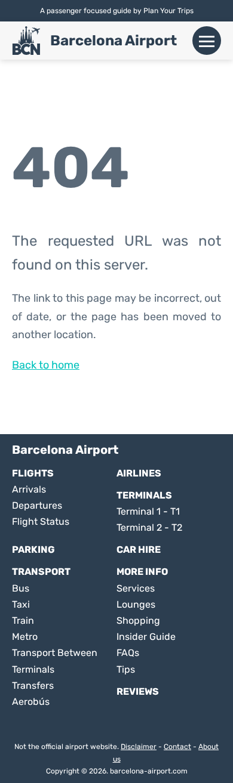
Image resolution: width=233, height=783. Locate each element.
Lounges (135, 604)
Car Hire (138, 549)
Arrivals (29, 489)
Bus (20, 588)
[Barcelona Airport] (26, 40)
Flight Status (40, 521)
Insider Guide (146, 636)
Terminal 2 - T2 (149, 527)
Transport (41, 571)
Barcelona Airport (113, 40)
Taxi (21, 604)
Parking (33, 549)
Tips (125, 669)
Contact (177, 746)
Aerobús (31, 701)
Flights (33, 473)
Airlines (138, 473)
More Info (142, 571)
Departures (37, 505)
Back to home (45, 365)
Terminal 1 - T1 (148, 511)
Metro (25, 636)
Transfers (33, 685)
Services (135, 588)
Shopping (138, 620)
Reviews (137, 691)
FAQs (127, 652)
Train (23, 620)
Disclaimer (139, 746)
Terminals (144, 495)
